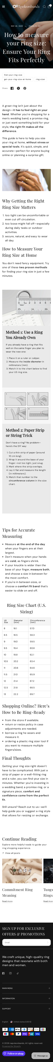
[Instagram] (12, 973)
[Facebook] (5, 973)
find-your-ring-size (13, 75)
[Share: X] (18, 88)
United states (22, 1022)
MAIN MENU (7, 988)
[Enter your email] (48, 942)
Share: (5, 88)
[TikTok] (19, 973)
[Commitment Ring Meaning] (22, 871)
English (5, 1022)
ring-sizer (40, 79)
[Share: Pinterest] (24, 88)
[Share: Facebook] (12, 88)
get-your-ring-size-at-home (17, 79)
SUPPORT (6, 1008)
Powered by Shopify (11, 1046)
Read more (7, 901)
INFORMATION (8, 998)
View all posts (12, 853)
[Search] (44, 6)
